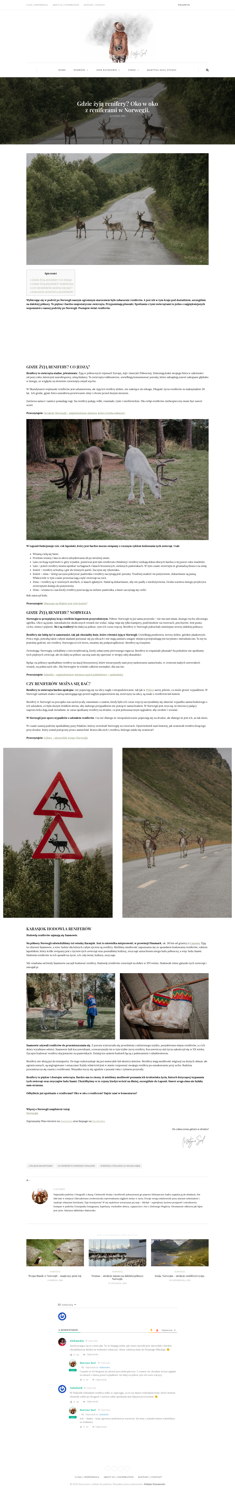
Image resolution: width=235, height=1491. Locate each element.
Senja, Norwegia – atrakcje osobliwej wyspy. (180, 1275)
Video (132, 70)
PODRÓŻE (79, 70)
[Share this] (112, 123)
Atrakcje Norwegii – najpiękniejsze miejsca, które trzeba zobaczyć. (84, 413)
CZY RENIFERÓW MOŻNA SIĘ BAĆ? (51, 287)
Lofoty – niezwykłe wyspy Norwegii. (66, 737)
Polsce (150, 689)
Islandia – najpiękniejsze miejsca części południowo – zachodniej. (83, 674)
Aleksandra (77, 1340)
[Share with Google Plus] (119, 123)
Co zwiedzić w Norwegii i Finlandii (76, 1166)
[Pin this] (123, 123)
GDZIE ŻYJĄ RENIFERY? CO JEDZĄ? (51, 280)
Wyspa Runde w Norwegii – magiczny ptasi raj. (55, 1275)
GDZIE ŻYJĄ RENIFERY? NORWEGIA (51, 283)
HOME (62, 70)
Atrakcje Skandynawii (40, 1166)
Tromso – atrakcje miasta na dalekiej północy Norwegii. (117, 1277)
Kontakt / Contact (94, 5)
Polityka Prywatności (154, 1484)
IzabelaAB (76, 1387)
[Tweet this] (116, 123)
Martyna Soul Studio (161, 70)
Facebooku (98, 1121)
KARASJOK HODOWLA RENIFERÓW (51, 291)
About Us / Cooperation (66, 5)
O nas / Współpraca (37, 5)
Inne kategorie (106, 70)
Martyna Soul (88, 1362)
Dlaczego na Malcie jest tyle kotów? (65, 603)
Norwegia (117, 99)
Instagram (66, 1121)
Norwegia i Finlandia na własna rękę (120, 1166)
